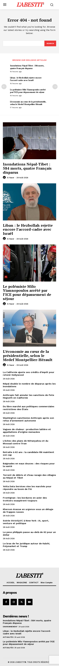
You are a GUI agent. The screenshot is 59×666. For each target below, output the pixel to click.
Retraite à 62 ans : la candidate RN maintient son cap (28, 453)
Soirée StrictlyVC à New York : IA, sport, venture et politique (26, 522)
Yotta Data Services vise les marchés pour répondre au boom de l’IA (27, 487)
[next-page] (55, 86)
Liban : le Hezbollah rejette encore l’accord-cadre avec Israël (26, 79)
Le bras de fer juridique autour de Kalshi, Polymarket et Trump (26, 545)
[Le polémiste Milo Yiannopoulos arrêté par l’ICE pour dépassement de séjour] (29, 262)
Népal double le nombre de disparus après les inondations (29, 385)
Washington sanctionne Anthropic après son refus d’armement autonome (28, 419)
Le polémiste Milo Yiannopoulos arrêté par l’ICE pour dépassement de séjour (28, 90)
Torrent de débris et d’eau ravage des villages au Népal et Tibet (29, 476)
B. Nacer (10, 178)
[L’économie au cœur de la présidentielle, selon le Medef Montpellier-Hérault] (29, 328)
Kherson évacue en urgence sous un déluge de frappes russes (28, 510)
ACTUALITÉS (8, 637)
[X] (21, 602)
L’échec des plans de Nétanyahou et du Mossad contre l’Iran (25, 442)
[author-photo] (5, 177)
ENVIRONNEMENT (10, 627)
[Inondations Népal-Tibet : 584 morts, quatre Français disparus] (29, 140)
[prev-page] (4, 86)
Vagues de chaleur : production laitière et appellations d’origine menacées (27, 430)
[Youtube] (29, 602)
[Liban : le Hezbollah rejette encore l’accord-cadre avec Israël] (29, 201)
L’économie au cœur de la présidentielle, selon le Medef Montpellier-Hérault (28, 103)
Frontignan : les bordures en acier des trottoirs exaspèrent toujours (25, 499)
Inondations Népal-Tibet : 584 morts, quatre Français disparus (27, 66)
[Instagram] (14, 602)
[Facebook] (6, 602)
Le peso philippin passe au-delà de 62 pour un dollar (29, 533)
